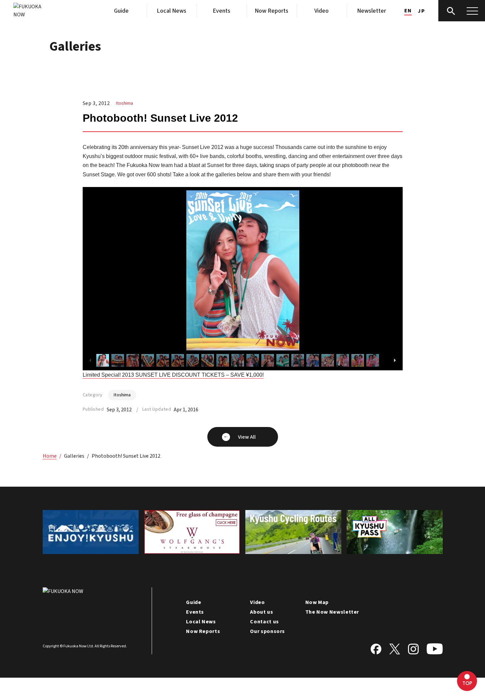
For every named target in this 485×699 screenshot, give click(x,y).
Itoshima (124, 103)
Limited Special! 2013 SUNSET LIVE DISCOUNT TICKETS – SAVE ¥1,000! (173, 375)
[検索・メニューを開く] (461, 10)
